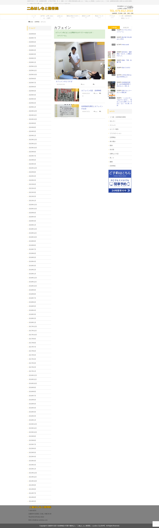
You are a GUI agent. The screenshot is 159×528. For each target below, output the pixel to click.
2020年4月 (32, 217)
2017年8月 (32, 343)
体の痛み (113, 141)
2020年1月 (32, 225)
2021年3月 (32, 192)
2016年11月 (33, 379)
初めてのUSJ (126, 67)
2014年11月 (33, 477)
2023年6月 (32, 160)
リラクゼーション (115, 133)
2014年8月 (32, 489)
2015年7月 (32, 444)
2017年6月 (32, 351)
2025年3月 (32, 99)
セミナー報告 (114, 129)
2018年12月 (33, 278)
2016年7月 (32, 395)
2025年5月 (32, 91)
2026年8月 (32, 34)
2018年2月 (32, 318)
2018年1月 (32, 322)
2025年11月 (33, 70)
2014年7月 (32, 493)
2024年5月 (32, 131)
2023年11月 (33, 143)
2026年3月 (32, 54)
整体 (114, 51)
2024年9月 (32, 123)
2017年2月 (32, 367)
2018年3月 (32, 314)
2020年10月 (33, 208)
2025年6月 (32, 86)
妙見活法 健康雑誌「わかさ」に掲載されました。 (124, 53)
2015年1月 (32, 469)
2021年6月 (32, 184)
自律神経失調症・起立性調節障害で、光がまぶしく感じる (124, 84)
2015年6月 (32, 448)
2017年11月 (33, 330)
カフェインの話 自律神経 (91, 90)
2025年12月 (33, 66)
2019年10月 (33, 237)
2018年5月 (32, 306)
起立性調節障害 (111, 82)
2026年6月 (32, 42)
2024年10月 (33, 119)
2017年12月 (33, 326)
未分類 (113, 29)
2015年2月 (32, 465)
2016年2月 (32, 416)
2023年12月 (33, 139)
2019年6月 (32, 253)
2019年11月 (33, 233)
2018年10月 (33, 286)
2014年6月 (32, 497)
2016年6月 (32, 400)
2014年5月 (32, 501)
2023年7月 (32, 156)
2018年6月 (32, 302)
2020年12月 (33, 204)
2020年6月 (32, 212)
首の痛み (113, 37)
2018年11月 (33, 282)
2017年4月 (32, 359)
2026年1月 (32, 62)
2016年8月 (32, 391)
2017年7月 (32, 347)
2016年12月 (33, 375)
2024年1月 (32, 135)
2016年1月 (32, 420)
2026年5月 (32, 46)
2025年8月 (32, 78)
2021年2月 (32, 196)
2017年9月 (32, 339)
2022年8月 (32, 172)
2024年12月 (33, 111)
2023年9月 (32, 152)
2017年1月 (32, 371)
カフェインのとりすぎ (64, 81)
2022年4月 (32, 176)
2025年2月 (32, 103)
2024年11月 (33, 115)
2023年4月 (32, 164)
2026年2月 (32, 58)
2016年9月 (32, 387)
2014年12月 (33, 473)
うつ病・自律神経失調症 (118, 117)
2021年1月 (32, 200)
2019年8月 (32, 245)
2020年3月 (32, 221)
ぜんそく (113, 121)
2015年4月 (32, 456)
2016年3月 (32, 412)
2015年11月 (33, 428)
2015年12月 (33, 424)
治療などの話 (112, 97)
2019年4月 (32, 261)
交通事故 (113, 137)
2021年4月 (32, 188)
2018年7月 (32, 298)
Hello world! (125, 44)
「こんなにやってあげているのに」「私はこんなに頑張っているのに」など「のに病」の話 (124, 101)
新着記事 (126, 27)
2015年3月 (32, 460)
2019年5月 (32, 257)
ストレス (113, 90)
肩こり (112, 157)
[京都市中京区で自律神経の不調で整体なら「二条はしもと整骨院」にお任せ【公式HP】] (43, 8)
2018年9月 (32, 290)
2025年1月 (32, 107)
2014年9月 (32, 485)
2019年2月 (32, 269)
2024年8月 (32, 127)
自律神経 (113, 166)
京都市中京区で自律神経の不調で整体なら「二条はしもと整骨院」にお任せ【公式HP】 (77, 526)
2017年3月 (32, 363)
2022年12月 (33, 168)
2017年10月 (33, 334)
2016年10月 (33, 383)
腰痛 (111, 162)
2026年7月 (32, 38)
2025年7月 (32, 82)
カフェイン (101, 43)
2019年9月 (32, 241)
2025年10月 (33, 74)
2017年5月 (32, 355)
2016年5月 (32, 404)
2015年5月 (32, 452)
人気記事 (114, 27)
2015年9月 (32, 436)
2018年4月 (32, 310)
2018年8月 (32, 294)
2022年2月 (32, 180)
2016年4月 (32, 408)
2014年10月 (33, 481)
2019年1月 (32, 273)
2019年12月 (33, 229)
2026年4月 (32, 50)
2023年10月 (33, 147)
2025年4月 (32, 95)
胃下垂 (113, 60)
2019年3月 (32, 265)
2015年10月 (33, 432)
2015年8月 (32, 440)
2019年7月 (32, 249)
